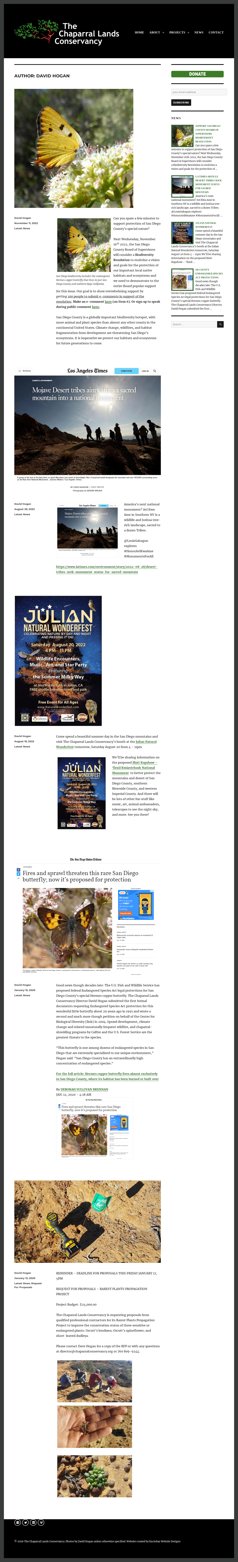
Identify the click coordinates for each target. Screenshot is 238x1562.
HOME (139, 32)
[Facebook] (17, 1522)
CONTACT (216, 32)
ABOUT (154, 32)
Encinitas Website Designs (165, 1541)
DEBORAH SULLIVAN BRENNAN (84, 1089)
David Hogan (22, 217)
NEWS (198, 32)
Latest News (22, 228)
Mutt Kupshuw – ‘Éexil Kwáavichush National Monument (134, 768)
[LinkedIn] (33, 1522)
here (108, 301)
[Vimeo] (41, 1522)
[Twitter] (25, 1522)
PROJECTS (177, 32)
